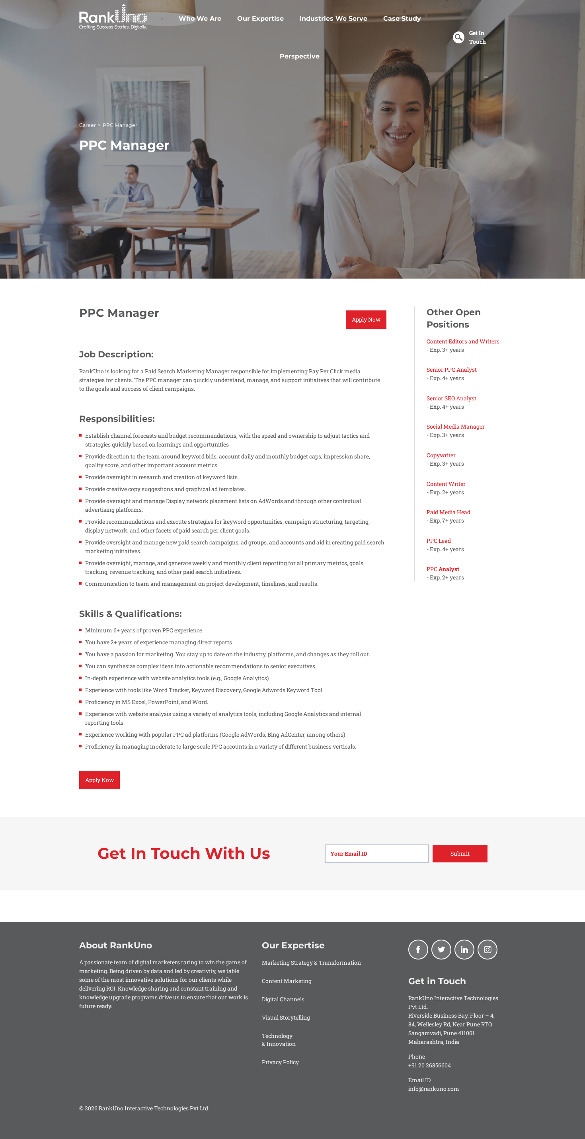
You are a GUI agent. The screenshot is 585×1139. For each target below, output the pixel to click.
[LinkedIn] (464, 950)
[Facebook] (418, 950)
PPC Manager (120, 125)
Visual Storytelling (286, 1017)
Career (87, 125)
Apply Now (366, 319)
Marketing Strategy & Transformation (311, 962)
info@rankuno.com (433, 1088)
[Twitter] (441, 950)
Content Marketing (287, 981)
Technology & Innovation (279, 1039)
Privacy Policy (280, 1062)
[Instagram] (487, 950)
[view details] (466, 345)
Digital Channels (283, 999)
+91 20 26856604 (429, 1065)
